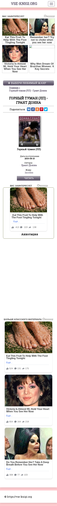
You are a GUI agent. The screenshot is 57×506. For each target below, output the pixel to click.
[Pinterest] (41, 109)
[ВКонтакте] (29, 109)
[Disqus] (28, 279)
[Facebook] (33, 109)
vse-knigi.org (24, 3)
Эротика (29, 172)
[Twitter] (46, 109)
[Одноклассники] (37, 109)
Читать (29, 178)
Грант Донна (29, 165)
